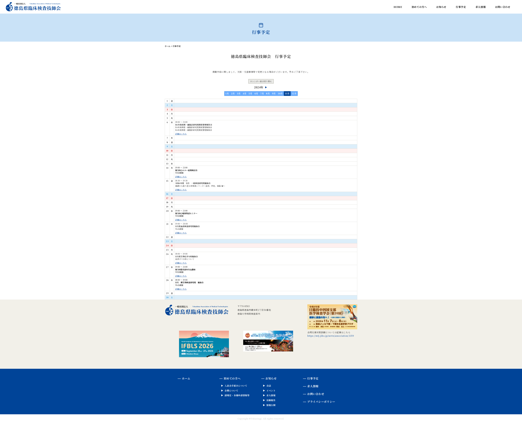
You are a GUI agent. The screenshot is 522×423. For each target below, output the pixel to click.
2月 (233, 93)
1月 (227, 93)
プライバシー (321, 402)
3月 (238, 93)
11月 (287, 93)
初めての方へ (419, 7)
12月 (294, 93)
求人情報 (481, 7)
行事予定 (461, 7)
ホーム (167, 46)
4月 (244, 93)
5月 (250, 93)
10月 (280, 93)
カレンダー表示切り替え (261, 81)
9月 (274, 93)
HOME (398, 7)
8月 (268, 93)
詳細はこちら (181, 134)
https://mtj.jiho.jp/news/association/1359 (330, 335)
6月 (256, 93)
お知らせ (441, 7)
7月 (262, 93)
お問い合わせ (502, 7)
